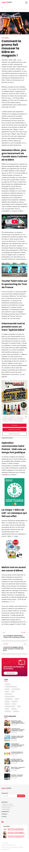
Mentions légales (5, 843)
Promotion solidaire (10, 706)
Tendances (16, 711)
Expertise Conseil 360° (7, 804)
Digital (6, 691)
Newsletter (5, 793)
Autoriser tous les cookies (14, 429)
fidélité (16, 699)
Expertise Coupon (6, 807)
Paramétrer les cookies (6, 849)
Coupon (7, 689)
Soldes (7, 709)
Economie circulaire (9, 696)
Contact (4, 816)
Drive (13, 691)
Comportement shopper (10, 686)
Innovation (14, 701)
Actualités (7, 9)
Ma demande (11, 673)
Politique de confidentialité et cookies (8, 845)
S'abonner (21, 796)
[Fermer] (26, 417)
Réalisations (6, 811)
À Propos (5, 814)
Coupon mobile (15, 689)
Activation (7, 684)
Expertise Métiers (6, 809)
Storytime (14, 709)
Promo (14, 704)
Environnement (8, 699)
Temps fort (7, 711)
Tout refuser (14, 425)
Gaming (7, 701)
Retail (19, 706)
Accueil (3, 9)
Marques (7, 704)
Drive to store (8, 694)
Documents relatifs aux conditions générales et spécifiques (12, 847)
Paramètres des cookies (14, 433)
